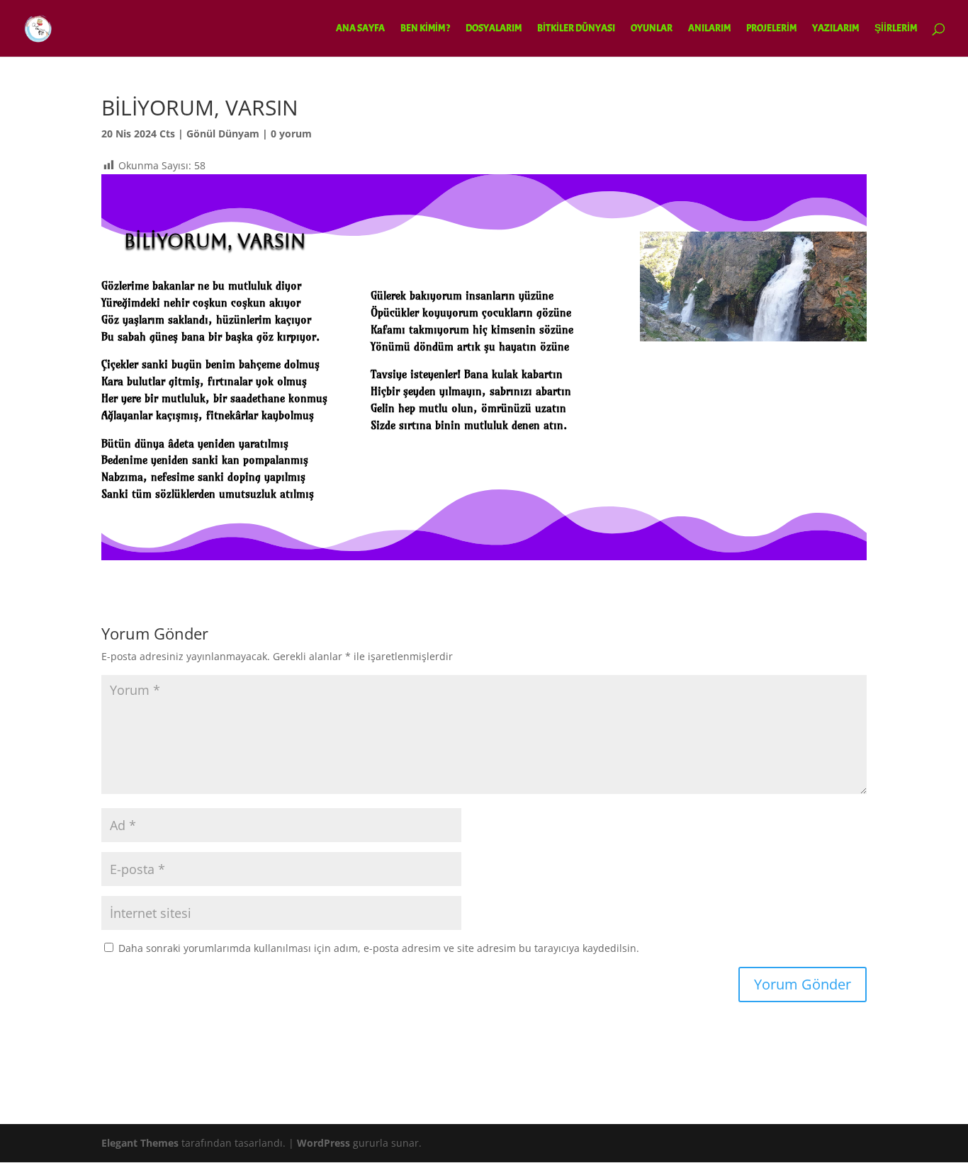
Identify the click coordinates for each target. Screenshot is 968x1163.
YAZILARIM (835, 28)
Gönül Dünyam (222, 133)
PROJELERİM (771, 28)
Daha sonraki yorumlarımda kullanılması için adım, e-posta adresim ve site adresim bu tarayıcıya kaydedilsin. (378, 948)
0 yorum (291, 133)
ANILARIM (709, 28)
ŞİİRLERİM (895, 28)
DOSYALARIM (494, 28)
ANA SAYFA (360, 28)
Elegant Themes (140, 1143)
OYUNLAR (651, 28)
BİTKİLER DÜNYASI (576, 28)
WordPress (323, 1143)
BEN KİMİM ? (425, 28)
